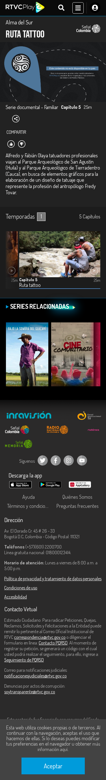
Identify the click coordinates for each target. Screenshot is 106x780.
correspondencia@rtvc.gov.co (40, 637)
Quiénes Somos (77, 497)
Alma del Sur (19, 22)
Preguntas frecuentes (77, 506)
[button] (12, 264)
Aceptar (53, 766)
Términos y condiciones (29, 506)
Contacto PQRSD (53, 643)
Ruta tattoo (30, 285)
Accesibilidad (15, 597)
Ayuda (28, 497)
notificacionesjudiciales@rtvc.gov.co (35, 676)
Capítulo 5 (28, 279)
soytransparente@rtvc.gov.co (29, 692)
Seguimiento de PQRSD (24, 660)
